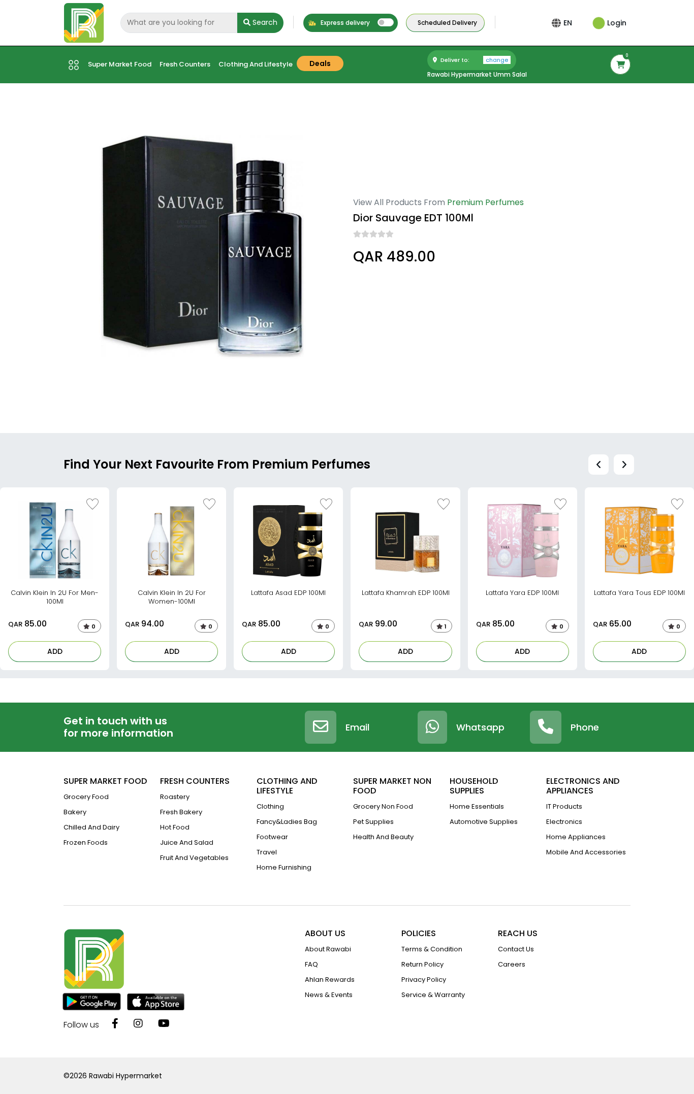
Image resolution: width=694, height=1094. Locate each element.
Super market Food (119, 64)
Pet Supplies (373, 821)
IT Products (564, 806)
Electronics (564, 821)
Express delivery (344, 22)
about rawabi (328, 949)
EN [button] (567, 23)
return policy (422, 964)
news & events (329, 995)
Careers (511, 964)
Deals (320, 63)
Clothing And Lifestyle (255, 64)
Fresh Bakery (181, 812)
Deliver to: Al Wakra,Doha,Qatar (406, 285)
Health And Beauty (383, 837)
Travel (267, 852)
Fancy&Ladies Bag (287, 821)
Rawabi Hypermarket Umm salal (477, 74)
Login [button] (615, 23)
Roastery (175, 797)
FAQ (311, 964)
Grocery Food (86, 797)
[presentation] (598, 464)
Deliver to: (473, 60)
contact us (516, 949)
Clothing (270, 806)
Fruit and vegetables (194, 858)
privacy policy (423, 979)
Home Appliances (576, 837)
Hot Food (175, 827)
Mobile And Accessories (586, 852)
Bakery (75, 812)
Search (263, 22)
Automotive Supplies (484, 821)
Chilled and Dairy (91, 827)
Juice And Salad (186, 842)
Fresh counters (185, 64)
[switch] (385, 22)
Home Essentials (477, 806)
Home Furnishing (284, 867)
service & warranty (433, 995)
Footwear (272, 837)
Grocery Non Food (383, 806)
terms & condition (431, 949)
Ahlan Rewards (330, 979)
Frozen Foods (86, 842)
